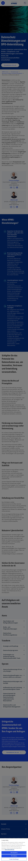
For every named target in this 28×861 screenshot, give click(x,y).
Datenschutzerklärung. (9, 849)
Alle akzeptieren (13, 852)
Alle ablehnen (14, 855)
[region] (14, 849)
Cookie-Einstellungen (14, 859)
